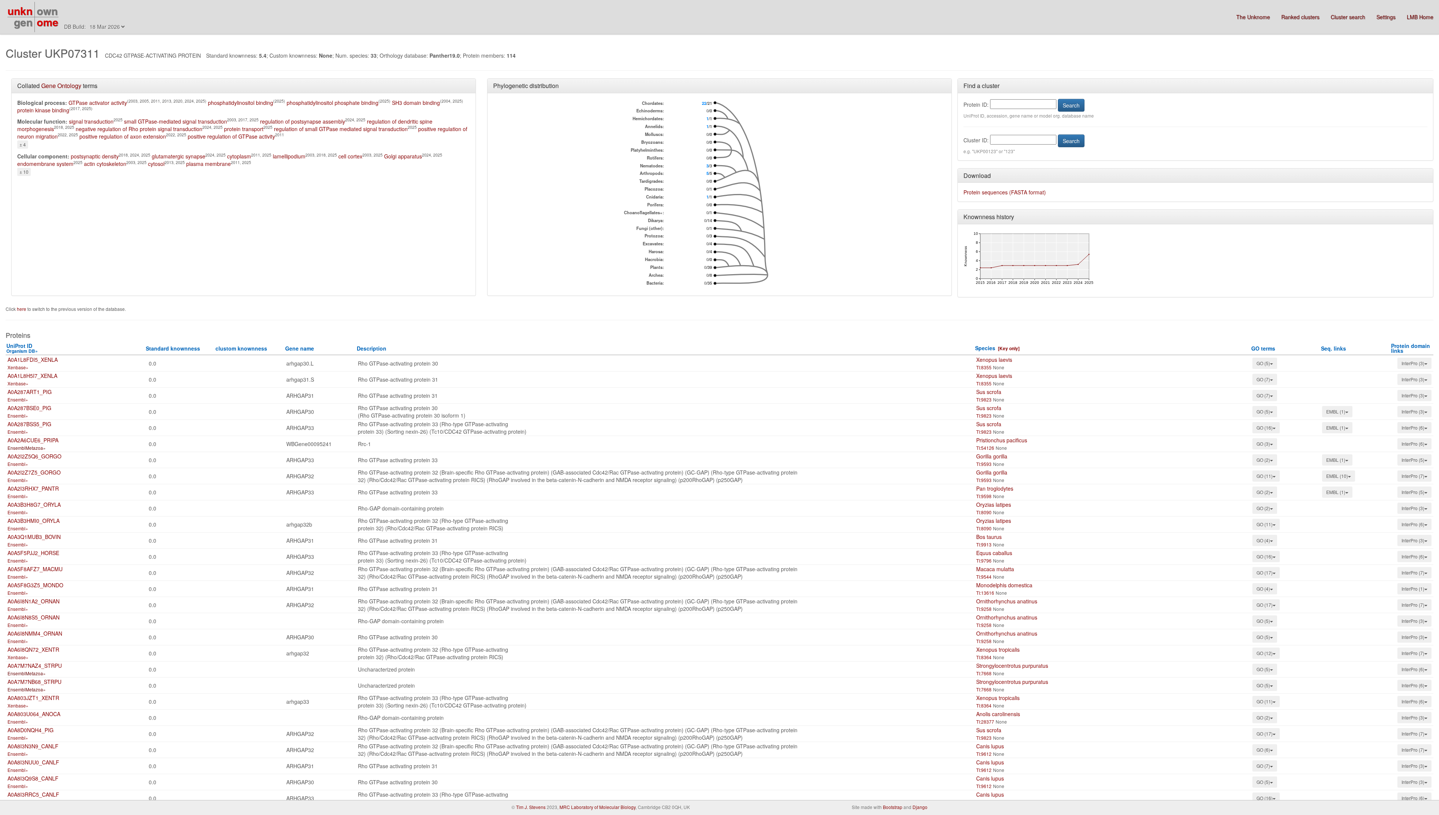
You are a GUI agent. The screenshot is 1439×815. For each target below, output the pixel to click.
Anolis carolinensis (998, 714)
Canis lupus (990, 746)
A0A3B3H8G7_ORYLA (34, 504)
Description (371, 348)
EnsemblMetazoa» (26, 448)
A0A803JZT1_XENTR (33, 698)
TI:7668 (984, 673)
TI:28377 (985, 721)
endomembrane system (45, 163)
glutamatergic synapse (178, 156)
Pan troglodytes (994, 488)
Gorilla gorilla (991, 456)
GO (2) (1263, 460)
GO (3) (1263, 443)
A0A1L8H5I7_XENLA (32, 375)
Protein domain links (1410, 348)
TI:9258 (984, 609)
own (47, 10)
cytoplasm (239, 156)
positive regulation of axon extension (122, 136)
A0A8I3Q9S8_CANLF (32, 778)
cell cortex (350, 156)
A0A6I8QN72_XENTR (33, 649)
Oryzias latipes (993, 504)
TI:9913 (984, 544)
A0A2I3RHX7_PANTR (33, 488)
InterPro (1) (1413, 588)
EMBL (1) (1335, 411)
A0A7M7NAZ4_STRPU (34, 665)
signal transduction (91, 121)
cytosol (156, 163)
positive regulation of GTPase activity (231, 136)
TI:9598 (984, 496)
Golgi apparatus (403, 156)
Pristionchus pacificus (1001, 440)
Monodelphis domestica (1004, 585)
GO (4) (1263, 540)
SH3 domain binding (416, 102)
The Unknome (1253, 17)
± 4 (22, 144)
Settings (1386, 17)
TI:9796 (984, 560)
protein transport (243, 129)
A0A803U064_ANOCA (33, 714)
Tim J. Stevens (531, 807)
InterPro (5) (1413, 460)
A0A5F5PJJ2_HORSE (33, 553)
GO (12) (1265, 653)
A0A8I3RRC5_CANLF (33, 794)
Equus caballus (994, 553)
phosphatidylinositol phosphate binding (332, 102)
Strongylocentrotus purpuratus (1012, 665)
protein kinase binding (43, 110)
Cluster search (1348, 17)
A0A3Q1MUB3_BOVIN (34, 536)
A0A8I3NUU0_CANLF (33, 762)
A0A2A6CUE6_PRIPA (32, 440)
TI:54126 (985, 448)
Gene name (299, 348)
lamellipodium (289, 156)
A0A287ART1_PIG (29, 392)
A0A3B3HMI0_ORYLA (33, 520)
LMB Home (1420, 17)
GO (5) (1263, 363)
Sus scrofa (988, 392)
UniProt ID (22, 348)
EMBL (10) (1337, 476)
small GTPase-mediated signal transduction (175, 121)
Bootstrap (892, 807)
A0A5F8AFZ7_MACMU (35, 569)
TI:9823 (984, 399)
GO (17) (1265, 572)
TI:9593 (984, 464)
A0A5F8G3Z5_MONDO (35, 585)
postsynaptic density (95, 156)
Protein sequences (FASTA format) (1004, 192)
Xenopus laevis (994, 359)
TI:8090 (984, 512)
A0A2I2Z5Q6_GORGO (34, 456)
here (22, 309)
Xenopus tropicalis (998, 649)
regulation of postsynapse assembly (302, 121)
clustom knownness (241, 348)
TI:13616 (985, 593)
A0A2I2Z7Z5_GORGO (34, 472)
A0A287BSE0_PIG (29, 408)
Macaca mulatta (995, 569)
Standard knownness (173, 348)
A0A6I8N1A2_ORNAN (33, 601)
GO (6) (1263, 749)
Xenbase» (17, 367)
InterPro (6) (1413, 427)
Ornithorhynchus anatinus (1006, 601)
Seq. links (1333, 348)
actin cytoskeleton (105, 163)
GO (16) (1265, 427)
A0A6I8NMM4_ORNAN (34, 633)
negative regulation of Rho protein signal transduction (139, 129)
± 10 (23, 172)
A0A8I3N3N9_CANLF (32, 746)
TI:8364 (984, 657)
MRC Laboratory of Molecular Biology (597, 807)
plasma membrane (208, 163)
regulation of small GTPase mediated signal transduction (341, 129)
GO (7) (1263, 379)
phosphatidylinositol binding (240, 102)
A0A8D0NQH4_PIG (30, 730)
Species (985, 348)
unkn (20, 10)
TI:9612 (984, 754)
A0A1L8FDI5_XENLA (32, 359)
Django (919, 807)
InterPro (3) (1413, 363)
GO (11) (1265, 476)
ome (47, 22)
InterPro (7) (1413, 476)
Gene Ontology (61, 85)
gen (23, 22)
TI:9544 (984, 576)
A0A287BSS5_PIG (29, 424)
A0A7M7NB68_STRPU (34, 681)
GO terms (1263, 348)
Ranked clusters (1300, 17)
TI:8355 (984, 367)
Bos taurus (989, 536)
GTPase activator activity (98, 102)
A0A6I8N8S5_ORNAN (33, 617)
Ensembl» (17, 399)
